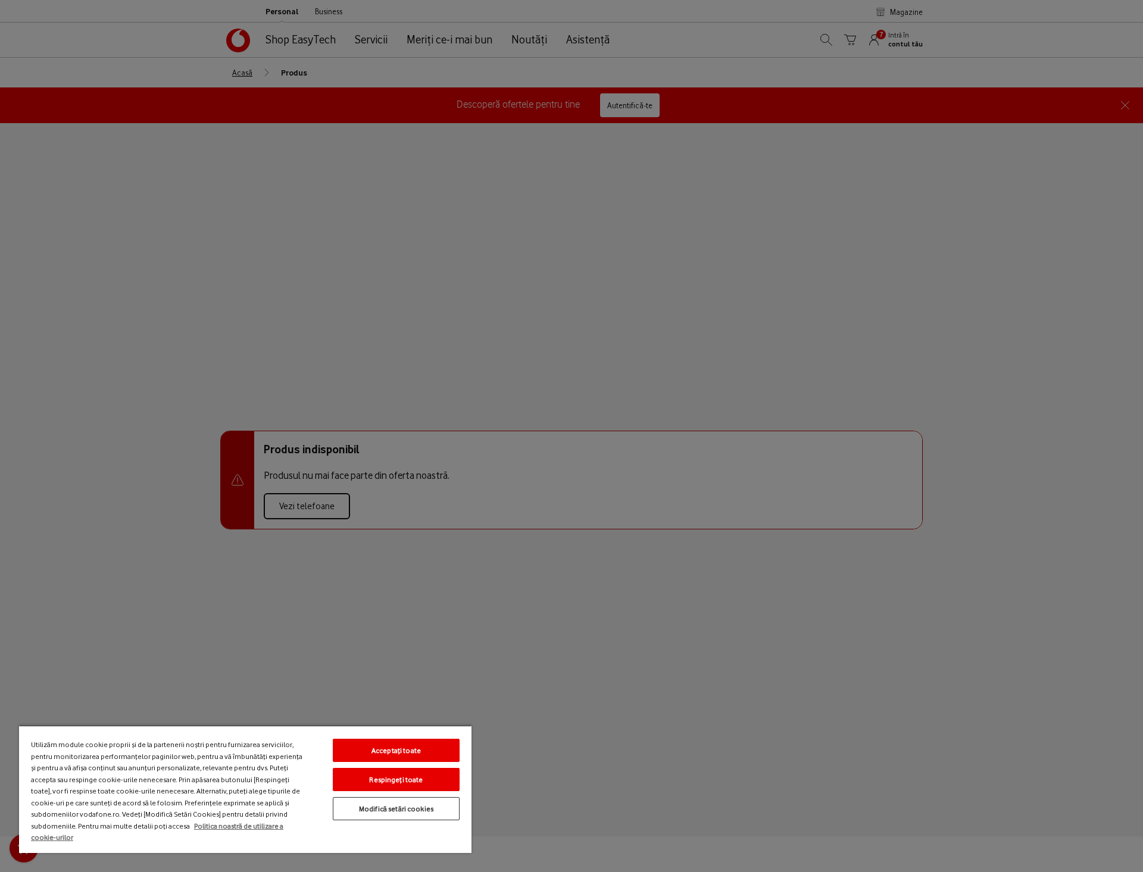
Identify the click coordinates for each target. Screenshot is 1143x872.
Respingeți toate (396, 779)
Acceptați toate (396, 750)
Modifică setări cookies (396, 808)
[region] (245, 789)
